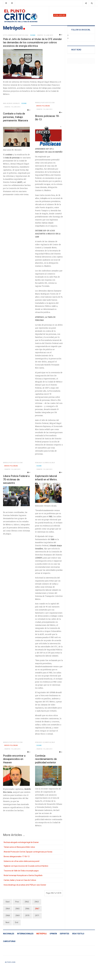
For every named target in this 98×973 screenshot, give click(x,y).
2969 (17, 915)
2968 (8, 915)
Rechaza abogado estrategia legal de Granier (21, 842)
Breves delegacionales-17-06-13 (16, 856)
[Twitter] (71, 38)
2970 (27, 915)
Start (8, 901)
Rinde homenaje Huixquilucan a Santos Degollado (23, 875)
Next (7, 922)
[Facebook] (71, 35)
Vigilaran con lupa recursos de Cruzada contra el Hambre (26, 866)
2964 (8, 908)
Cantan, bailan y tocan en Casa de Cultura (20, 880)
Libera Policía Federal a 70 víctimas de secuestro (16, 479)
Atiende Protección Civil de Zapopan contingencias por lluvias (28, 851)
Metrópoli (41, 933)
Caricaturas (9, 941)
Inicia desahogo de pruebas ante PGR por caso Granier (25, 885)
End (16, 922)
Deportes (64, 933)
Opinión (53, 933)
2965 (17, 908)
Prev (17, 901)
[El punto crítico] (25, 15)
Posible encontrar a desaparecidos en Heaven (14, 759)
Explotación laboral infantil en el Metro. (46, 477)
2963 (37, 901)
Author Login (10, 962)
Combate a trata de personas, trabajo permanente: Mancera (15, 117)
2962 (27, 901)
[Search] (92, 3)
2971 (37, 915)
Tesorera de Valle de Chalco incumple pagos (21, 870)
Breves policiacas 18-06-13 (47, 117)
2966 (27, 908)
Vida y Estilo (78, 933)
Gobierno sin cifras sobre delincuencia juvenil (21, 861)
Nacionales (8, 933)
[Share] (86, 3)
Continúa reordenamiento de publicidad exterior (46, 759)
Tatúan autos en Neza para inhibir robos (19, 847)
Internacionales (25, 933)
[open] (6, 3)
